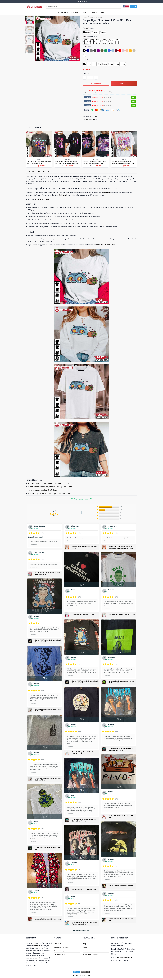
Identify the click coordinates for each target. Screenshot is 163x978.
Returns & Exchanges (61, 947)
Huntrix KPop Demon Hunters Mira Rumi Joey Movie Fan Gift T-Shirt (94, 162)
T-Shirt (100, 17)
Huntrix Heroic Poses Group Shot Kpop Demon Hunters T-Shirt (39, 162)
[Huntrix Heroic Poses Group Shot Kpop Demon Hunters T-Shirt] (39, 144)
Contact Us (86, 950)
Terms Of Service (60, 954)
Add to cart (97, 83)
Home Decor (98, 12)
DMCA (85, 947)
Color (85, 46)
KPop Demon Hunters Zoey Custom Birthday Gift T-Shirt (50, 486)
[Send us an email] (82, 1)
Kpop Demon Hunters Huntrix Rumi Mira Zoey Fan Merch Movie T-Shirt (66, 162)
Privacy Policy (59, 950)
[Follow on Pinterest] (84, 1)
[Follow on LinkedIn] (86, 1)
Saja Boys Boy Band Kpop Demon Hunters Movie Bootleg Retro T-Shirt (123, 162)
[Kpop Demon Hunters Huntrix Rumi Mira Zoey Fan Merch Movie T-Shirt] (67, 144)
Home (85, 17)
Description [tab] (31, 171)
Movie (91, 116)
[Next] (77, 38)
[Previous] (38, 38)
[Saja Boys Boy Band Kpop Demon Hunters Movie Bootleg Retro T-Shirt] (124, 144)
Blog (84, 943)
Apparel (85, 12)
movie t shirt (106, 192)
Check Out (124, 83)
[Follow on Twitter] (80, 1)
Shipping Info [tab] (43, 171)
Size (84, 60)
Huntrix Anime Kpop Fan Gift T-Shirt (42, 490)
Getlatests (62, 195)
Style (85, 36)
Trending (62, 12)
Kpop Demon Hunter (91, 119)
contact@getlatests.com (105, 244)
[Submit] (119, 6)
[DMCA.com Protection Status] (81, 972)
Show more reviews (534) (81, 930)
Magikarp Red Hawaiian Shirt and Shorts (48, 919)
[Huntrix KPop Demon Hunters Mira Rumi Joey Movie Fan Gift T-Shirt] (95, 144)
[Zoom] (38, 58)
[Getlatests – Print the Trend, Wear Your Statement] (34, 6)
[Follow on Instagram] (78, 1)
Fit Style (86, 28)
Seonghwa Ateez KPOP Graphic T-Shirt (84, 889)
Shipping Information (90, 954)
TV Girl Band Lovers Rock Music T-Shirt (121, 885)
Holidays (74, 12)
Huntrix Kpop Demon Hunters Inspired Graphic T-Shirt (49, 493)
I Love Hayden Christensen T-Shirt (83, 614)
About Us (57, 943)
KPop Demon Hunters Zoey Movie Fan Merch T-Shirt (48, 483)
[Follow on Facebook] (76, 1)
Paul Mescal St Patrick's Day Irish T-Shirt (122, 614)
